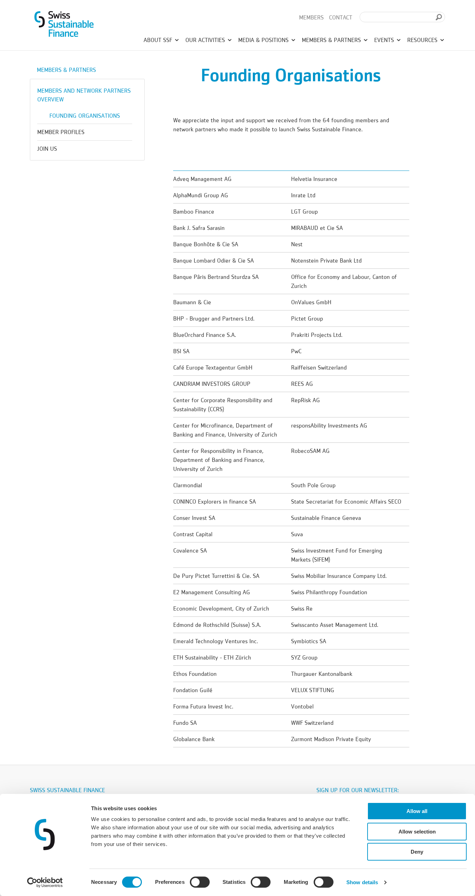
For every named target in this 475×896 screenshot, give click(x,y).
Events (385, 39)
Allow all (416, 811)
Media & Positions (264, 39)
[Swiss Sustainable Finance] (64, 22)
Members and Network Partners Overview (84, 95)
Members (311, 17)
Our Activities (206, 39)
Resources (423, 39)
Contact (340, 17)
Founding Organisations (84, 115)
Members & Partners (332, 39)
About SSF (159, 39)
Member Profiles (60, 131)
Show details (362, 882)
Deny (417, 852)
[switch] (200, 883)
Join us (47, 148)
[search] (439, 17)
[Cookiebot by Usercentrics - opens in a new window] (45, 882)
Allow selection (417, 832)
